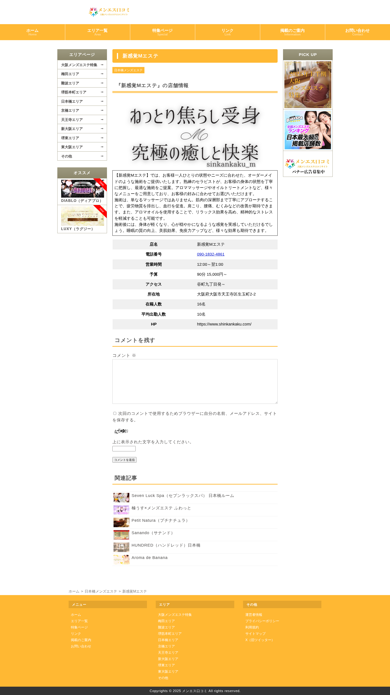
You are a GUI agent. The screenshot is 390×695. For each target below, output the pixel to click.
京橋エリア (70, 110)
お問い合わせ (357, 32)
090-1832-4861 (211, 254)
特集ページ (162, 32)
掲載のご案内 (292, 32)
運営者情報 (253, 614)
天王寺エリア (72, 120)
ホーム (32, 32)
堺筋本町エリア (73, 92)
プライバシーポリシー (262, 621)
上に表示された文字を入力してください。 (153, 442)
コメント (124, 355)
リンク (227, 32)
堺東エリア (70, 138)
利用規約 (252, 627)
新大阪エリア (72, 129)
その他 (66, 156)
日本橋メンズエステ (128, 70)
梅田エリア (70, 74)
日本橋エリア (72, 101)
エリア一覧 (97, 32)
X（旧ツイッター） (260, 640)
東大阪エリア (72, 147)
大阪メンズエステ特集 (79, 65)
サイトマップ (255, 633)
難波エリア (70, 83)
